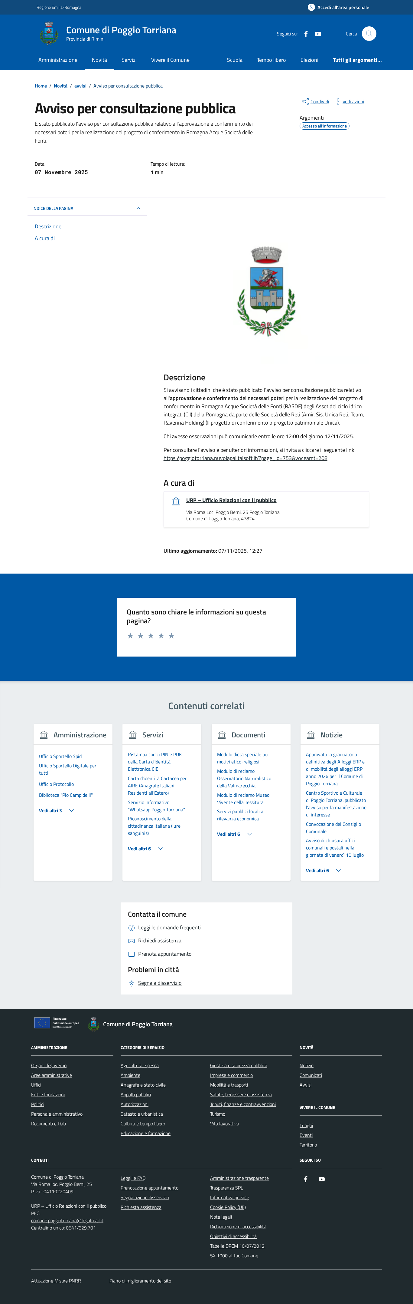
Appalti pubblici (136, 1094)
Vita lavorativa (224, 1123)
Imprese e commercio (231, 1075)
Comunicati (311, 1075)
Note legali (221, 1216)
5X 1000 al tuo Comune (234, 1255)
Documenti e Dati (48, 1123)
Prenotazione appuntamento (149, 1187)
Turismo (217, 1113)
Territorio (308, 1144)
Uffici (36, 1084)
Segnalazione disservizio (145, 1197)
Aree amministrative (51, 1075)
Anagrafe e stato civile (143, 1084)
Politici (37, 1104)
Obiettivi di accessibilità (233, 1236)
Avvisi (305, 1084)
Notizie (307, 1065)
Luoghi (306, 1125)
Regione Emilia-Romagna (59, 7)
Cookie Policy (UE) (228, 1207)
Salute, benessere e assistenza (241, 1094)
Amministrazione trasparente (239, 1178)
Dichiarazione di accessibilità (238, 1226)
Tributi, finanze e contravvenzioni (243, 1104)
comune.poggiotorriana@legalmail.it (67, 1220)
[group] (73, 806)
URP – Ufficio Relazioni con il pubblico (231, 500)
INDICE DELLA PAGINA (52, 208)
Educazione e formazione (146, 1133)
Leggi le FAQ (133, 1178)
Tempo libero (271, 60)
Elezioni (309, 60)
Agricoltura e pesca (140, 1065)
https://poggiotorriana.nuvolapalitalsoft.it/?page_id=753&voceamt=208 (245, 458)
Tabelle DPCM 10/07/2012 (237, 1245)
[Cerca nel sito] (369, 33)
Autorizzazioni (134, 1104)
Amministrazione (57, 60)
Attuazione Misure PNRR (56, 1280)
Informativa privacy (229, 1197)
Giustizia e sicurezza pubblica (238, 1065)
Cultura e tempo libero (143, 1123)
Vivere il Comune (170, 60)
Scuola (234, 60)
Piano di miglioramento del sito (140, 1280)
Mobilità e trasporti (229, 1084)
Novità (99, 60)
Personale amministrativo (57, 1113)
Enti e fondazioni (48, 1094)
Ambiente (130, 1075)
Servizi (129, 60)
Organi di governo (49, 1065)
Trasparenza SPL (226, 1187)
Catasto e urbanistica (142, 1113)
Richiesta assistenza (141, 1207)
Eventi (306, 1135)
